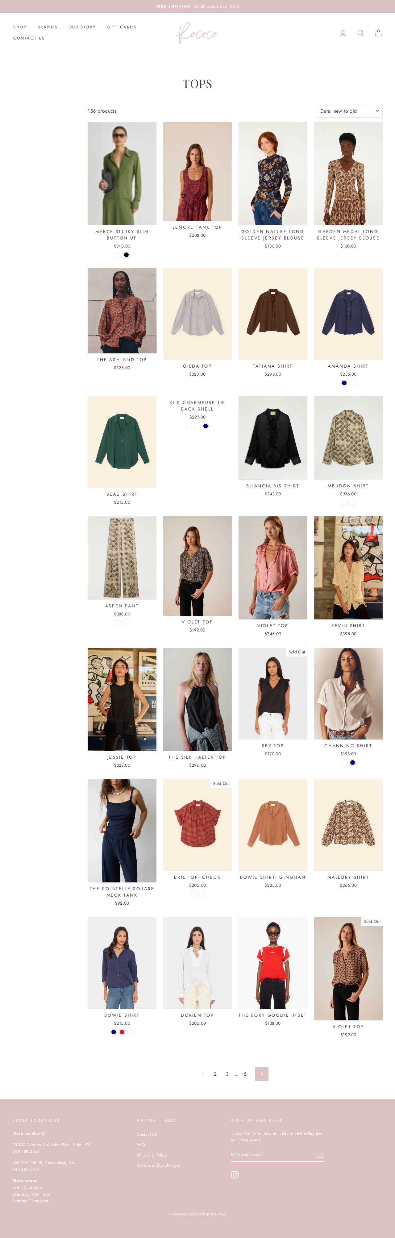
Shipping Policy (152, 1155)
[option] (197, 6)
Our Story (82, 27)
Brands (48, 27)
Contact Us (29, 38)
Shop (20, 27)
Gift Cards (122, 27)
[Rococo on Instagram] (235, 1174)
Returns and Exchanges (158, 1165)
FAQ (141, 1144)
